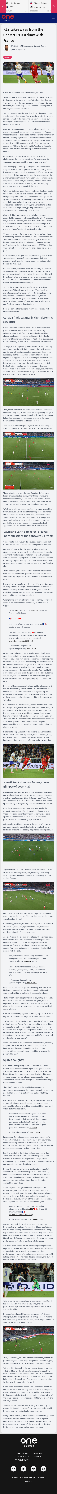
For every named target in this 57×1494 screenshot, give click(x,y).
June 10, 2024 (31, 648)
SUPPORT (38, 1456)
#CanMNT (35, 610)
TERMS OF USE (21, 1453)
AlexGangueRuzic (20, 49)
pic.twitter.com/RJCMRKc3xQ (21, 1214)
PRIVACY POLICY (21, 1460)
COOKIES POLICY (22, 1456)
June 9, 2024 (31, 982)
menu (53, 18)
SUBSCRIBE (37, 1453)
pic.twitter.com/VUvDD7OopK (21, 641)
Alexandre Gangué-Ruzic (35, 46)
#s (16, 610)
